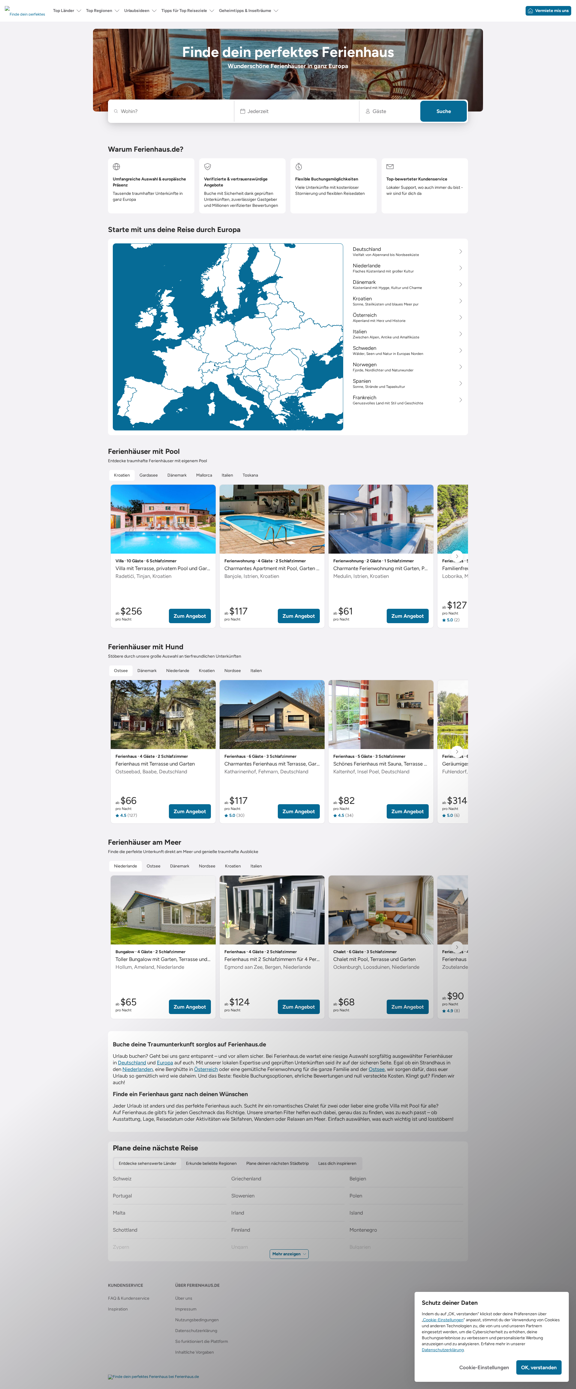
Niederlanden (137, 1069)
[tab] (122, 475)
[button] (297, 111)
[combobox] (174, 111)
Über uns (183, 1298)
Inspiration (118, 1309)
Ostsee (377, 1069)
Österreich (206, 1069)
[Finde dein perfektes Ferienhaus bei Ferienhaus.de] (153, 1377)
